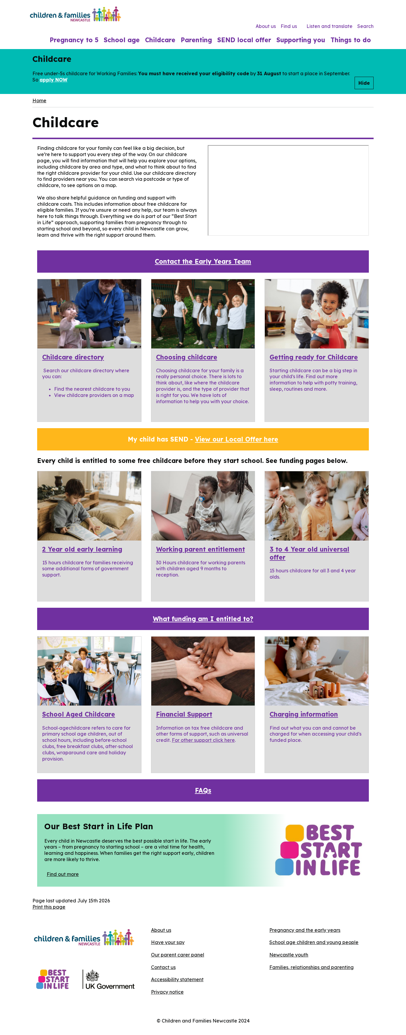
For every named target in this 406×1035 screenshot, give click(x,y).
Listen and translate (329, 26)
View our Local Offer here (236, 439)
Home (39, 100)
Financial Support (184, 714)
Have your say (168, 942)
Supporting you (300, 40)
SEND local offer (244, 40)
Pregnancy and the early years (304, 930)
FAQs (203, 790)
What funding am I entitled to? (203, 619)
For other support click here (203, 740)
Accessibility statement (177, 979)
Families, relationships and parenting (311, 967)
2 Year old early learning (82, 549)
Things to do (351, 40)
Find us (289, 26)
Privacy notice (167, 992)
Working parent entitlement (200, 549)
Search (365, 26)
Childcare (160, 40)
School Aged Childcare (78, 714)
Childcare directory (73, 357)
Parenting (196, 40)
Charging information (304, 714)
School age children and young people (313, 942)
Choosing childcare (186, 357)
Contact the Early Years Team (203, 261)
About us (266, 26)
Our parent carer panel (177, 955)
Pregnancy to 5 (74, 40)
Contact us (163, 967)
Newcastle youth (288, 955)
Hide (364, 83)
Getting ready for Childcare (314, 357)
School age (122, 40)
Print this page (48, 907)
